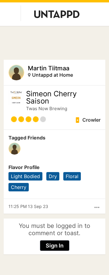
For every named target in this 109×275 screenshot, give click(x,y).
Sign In (55, 245)
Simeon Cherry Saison (51, 97)
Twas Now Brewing (46, 108)
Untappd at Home (52, 75)
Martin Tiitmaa (48, 68)
